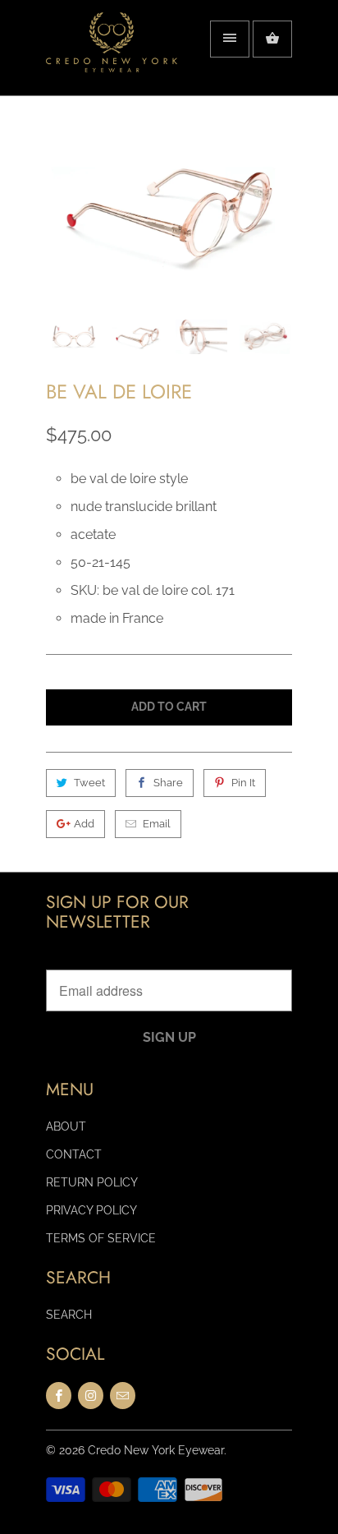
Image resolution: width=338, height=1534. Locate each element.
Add (84, 824)
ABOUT (66, 1126)
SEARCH (69, 1314)
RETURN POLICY (92, 1182)
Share (168, 782)
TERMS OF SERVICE (101, 1238)
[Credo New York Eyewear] (111, 53)
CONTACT (74, 1154)
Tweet (89, 782)
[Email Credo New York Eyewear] (122, 1395)
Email (157, 824)
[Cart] (272, 39)
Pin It (243, 782)
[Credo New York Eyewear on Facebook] (58, 1395)
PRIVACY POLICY (91, 1210)
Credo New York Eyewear (156, 1450)
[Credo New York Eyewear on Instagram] (90, 1395)
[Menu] (229, 39)
